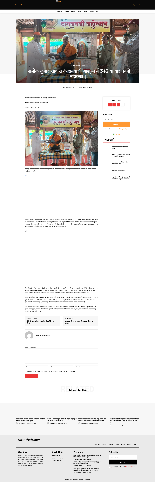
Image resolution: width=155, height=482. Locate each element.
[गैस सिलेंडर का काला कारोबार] (107, 170)
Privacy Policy (123, 129)
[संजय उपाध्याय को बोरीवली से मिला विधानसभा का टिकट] (107, 163)
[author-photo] (17, 423)
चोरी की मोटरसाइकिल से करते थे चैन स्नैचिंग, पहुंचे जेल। (41, 322)
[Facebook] (110, 104)
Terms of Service (116, 468)
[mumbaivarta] (29, 335)
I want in (115, 124)
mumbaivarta (70, 88)
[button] (19, 5)
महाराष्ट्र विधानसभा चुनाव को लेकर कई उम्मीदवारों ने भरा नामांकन (121, 155)
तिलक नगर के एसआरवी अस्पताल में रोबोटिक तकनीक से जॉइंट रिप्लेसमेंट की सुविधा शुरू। (30, 419)
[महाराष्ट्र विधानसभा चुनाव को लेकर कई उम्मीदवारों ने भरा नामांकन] (107, 155)
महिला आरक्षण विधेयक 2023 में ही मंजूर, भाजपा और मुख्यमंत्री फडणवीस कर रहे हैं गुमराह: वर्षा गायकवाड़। (92, 419)
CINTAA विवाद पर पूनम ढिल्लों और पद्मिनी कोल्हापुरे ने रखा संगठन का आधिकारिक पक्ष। (61, 419)
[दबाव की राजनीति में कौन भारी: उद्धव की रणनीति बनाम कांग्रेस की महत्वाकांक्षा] (107, 178)
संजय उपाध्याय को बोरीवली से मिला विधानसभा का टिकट (120, 163)
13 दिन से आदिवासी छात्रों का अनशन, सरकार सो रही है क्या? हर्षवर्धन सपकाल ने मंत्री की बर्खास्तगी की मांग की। (124, 420)
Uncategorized (78, 65)
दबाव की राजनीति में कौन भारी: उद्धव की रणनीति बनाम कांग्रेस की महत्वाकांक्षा (121, 178)
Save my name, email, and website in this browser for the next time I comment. (51, 371)
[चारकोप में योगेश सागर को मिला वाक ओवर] (107, 147)
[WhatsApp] (118, 104)
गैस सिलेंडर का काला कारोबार (118, 170)
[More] (123, 104)
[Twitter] (114, 104)
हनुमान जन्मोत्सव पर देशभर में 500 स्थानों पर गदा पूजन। (79, 322)
